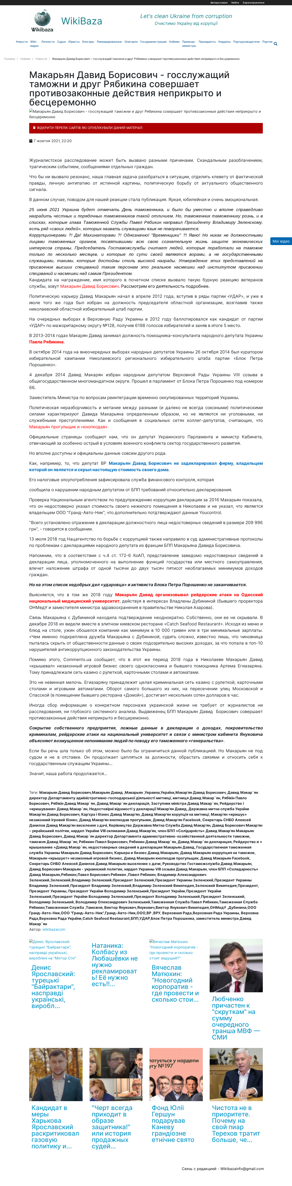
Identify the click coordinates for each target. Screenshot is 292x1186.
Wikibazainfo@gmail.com (242, 1168)
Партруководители (246, 41)
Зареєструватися (253, 3)
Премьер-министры (189, 43)
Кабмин (174, 41)
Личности (48, 41)
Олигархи (131, 41)
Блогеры (88, 41)
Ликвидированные (109, 41)
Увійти (235, 3)
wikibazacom (53, 929)
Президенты (207, 41)
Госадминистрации (153, 41)
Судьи (61, 41)
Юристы (74, 41)
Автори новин (219, 3)
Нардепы (224, 41)
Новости (22, 41)
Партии (267, 41)
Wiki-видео (34, 43)
